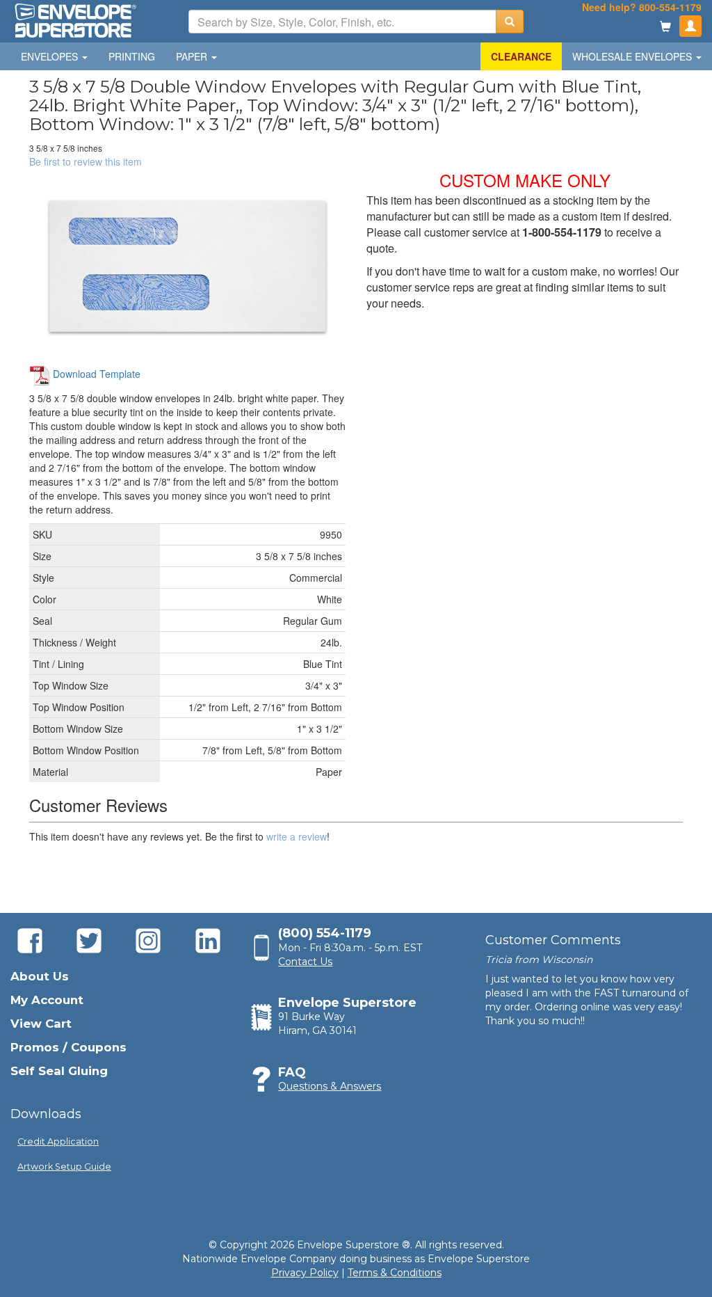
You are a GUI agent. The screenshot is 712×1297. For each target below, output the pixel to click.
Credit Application (58, 1141)
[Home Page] (74, 19)
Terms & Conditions (395, 1272)
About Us (39, 976)
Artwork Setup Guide (64, 1166)
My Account (46, 1000)
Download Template (95, 374)
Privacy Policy (305, 1272)
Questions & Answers (329, 1086)
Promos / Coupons (68, 1047)
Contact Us (305, 961)
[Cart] (665, 27)
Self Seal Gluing (59, 1071)
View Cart (41, 1024)
